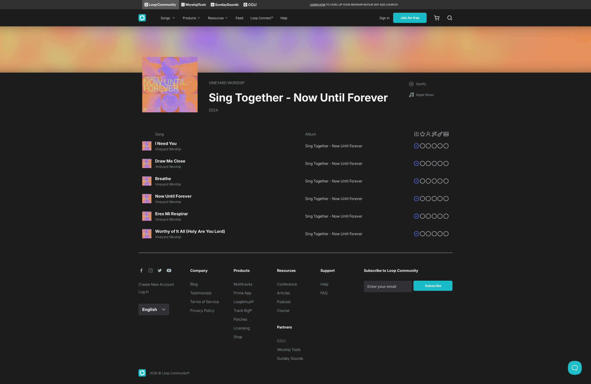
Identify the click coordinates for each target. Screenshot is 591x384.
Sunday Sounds (290, 358)
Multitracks (243, 284)
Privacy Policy (202, 310)
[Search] (449, 18)
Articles (283, 293)
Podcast (284, 301)
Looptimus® (244, 301)
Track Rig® (243, 310)
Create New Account (156, 284)
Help (283, 18)
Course (283, 310)
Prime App (242, 293)
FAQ (324, 293)
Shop (238, 337)
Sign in (384, 18)
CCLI (281, 340)
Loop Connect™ (261, 18)
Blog (194, 284)
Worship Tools (289, 349)
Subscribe (433, 286)
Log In (144, 291)
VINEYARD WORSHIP (226, 82)
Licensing (242, 328)
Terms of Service (204, 301)
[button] (431, 134)
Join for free (410, 18)
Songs (165, 18)
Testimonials (200, 293)
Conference (287, 284)
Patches (240, 319)
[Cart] (437, 18)
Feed (239, 18)
